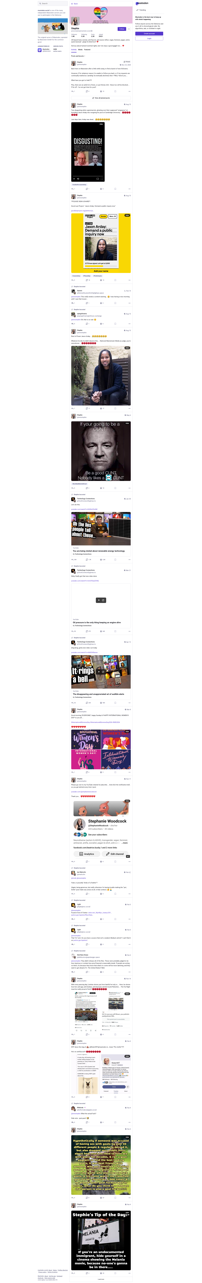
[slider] (88, 175)
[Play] (74, 179)
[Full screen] (102, 179)
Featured (87, 50)
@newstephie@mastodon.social (81, 31)
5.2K (83, 36)
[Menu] (129, 29)
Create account (149, 34)
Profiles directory (63, 1270)
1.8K (73, 36)
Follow (122, 29)
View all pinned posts (102, 98)
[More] (129, 91)
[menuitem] (88, 152)
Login (149, 38)
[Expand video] (98, 179)
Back (76, 4)
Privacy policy (42, 1272)
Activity (73, 50)
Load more (101, 1279)
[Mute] (78, 179)
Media (80, 50)
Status (55, 1270)
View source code (49, 1278)
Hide (101, 124)
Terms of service (52, 1272)
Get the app (52, 1276)
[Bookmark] (115, 91)
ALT (128, 856)
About (50, 1270)
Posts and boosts (77, 56)
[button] (88, 152)
